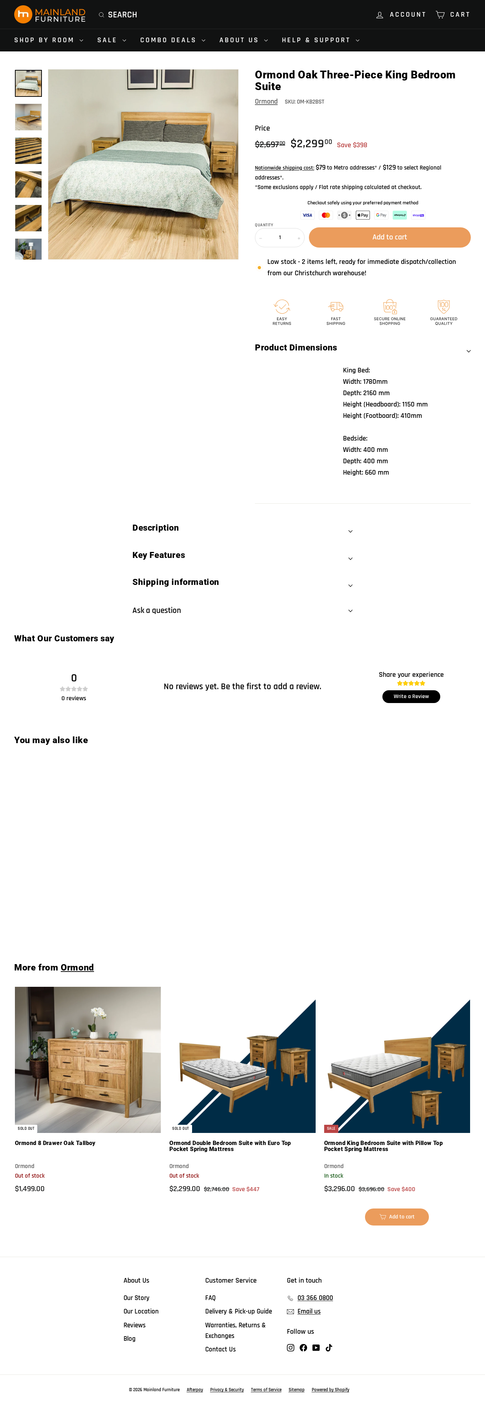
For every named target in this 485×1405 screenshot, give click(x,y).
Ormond (266, 101)
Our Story (136, 1298)
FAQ (210, 1298)
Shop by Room (46, 40)
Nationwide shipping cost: (284, 168)
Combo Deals (170, 40)
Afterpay (195, 1390)
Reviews (135, 1325)
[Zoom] (143, 164)
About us (240, 40)
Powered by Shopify (330, 1390)
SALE (109, 40)
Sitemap (297, 1390)
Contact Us (220, 1349)
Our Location (141, 1311)
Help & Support (318, 40)
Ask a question (156, 610)
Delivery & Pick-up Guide (238, 1311)
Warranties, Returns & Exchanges (235, 1330)
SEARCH (122, 15)
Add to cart (52, 925)
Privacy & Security (227, 1390)
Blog (130, 1338)
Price (262, 128)
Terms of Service (266, 1390)
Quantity (264, 225)
